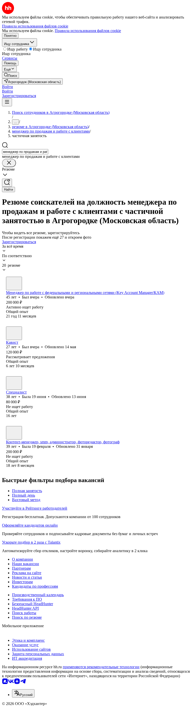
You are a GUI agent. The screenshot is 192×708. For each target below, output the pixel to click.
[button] (7, 87)
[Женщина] (14, 383)
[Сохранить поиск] (7, 183)
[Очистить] (9, 163)
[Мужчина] (14, 283)
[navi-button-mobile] (7, 102)
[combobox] (25, 151)
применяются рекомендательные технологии (101, 667)
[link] (10, 75)
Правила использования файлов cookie (88, 31)
